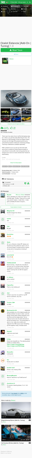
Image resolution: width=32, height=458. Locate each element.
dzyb (8, 293)
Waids (8, 242)
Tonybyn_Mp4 (11, 302)
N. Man (9, 339)
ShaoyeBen (10, 352)
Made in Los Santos (6, 453)
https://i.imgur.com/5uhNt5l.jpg (15, 344)
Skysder (9, 194)
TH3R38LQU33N (11, 263)
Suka (14, 128)
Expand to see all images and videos (16, 123)
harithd (9, 218)
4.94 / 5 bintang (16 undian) (6, 132)
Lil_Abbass (10, 277)
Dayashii (9, 331)
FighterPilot (10, 285)
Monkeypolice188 (12, 310)
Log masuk (14, 393)
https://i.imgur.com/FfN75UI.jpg (15, 346)
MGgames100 (10, 211)
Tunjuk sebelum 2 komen (16, 207)
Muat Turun (17, 50)
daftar (22, 393)
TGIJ (8, 226)
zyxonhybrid (10, 255)
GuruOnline (10, 234)
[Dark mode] (27, 2)
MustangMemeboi (12, 375)
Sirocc (11, 59)
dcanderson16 (11, 383)
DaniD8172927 (11, 367)
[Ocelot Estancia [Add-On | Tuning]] (16, 98)
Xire (8, 360)
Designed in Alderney (6, 451)
